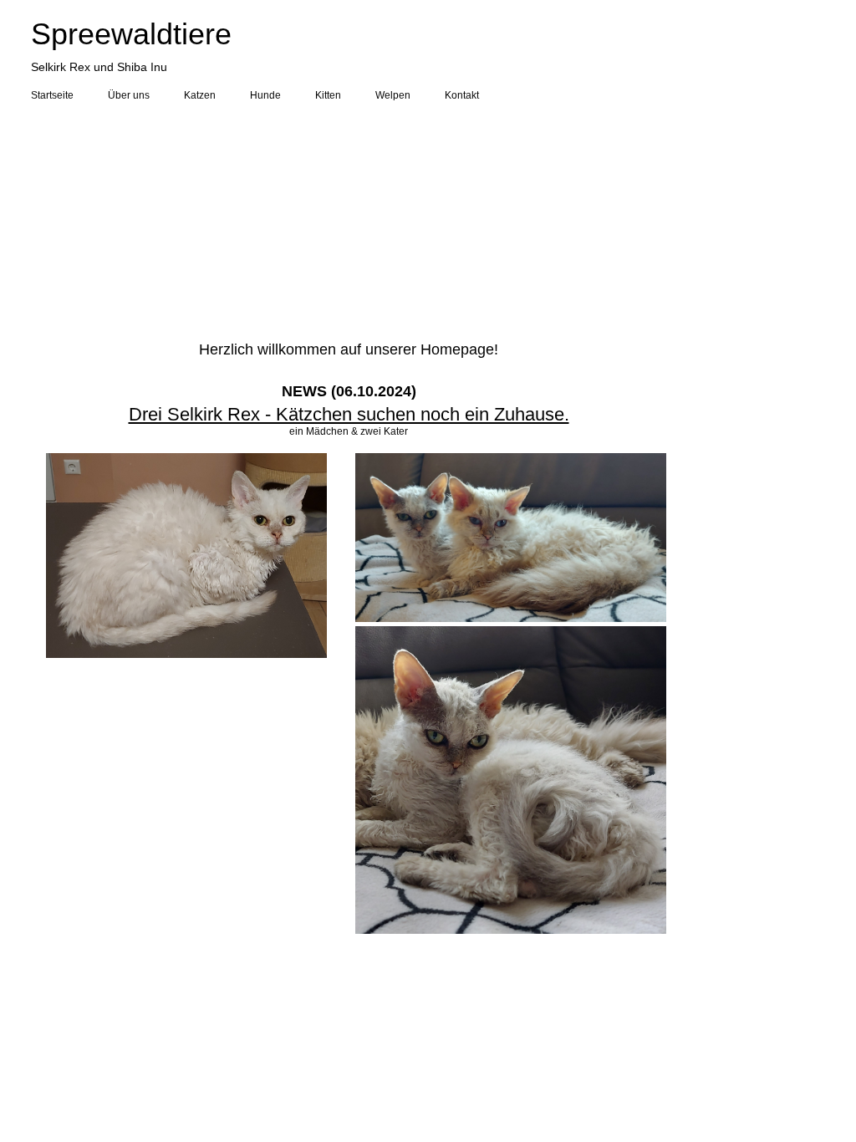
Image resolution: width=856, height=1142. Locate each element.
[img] (428, 219)
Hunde (265, 95)
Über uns (129, 95)
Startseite (52, 95)
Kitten (328, 95)
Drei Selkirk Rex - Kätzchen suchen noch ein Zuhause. (349, 414)
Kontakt (462, 95)
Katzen (200, 95)
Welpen (392, 95)
